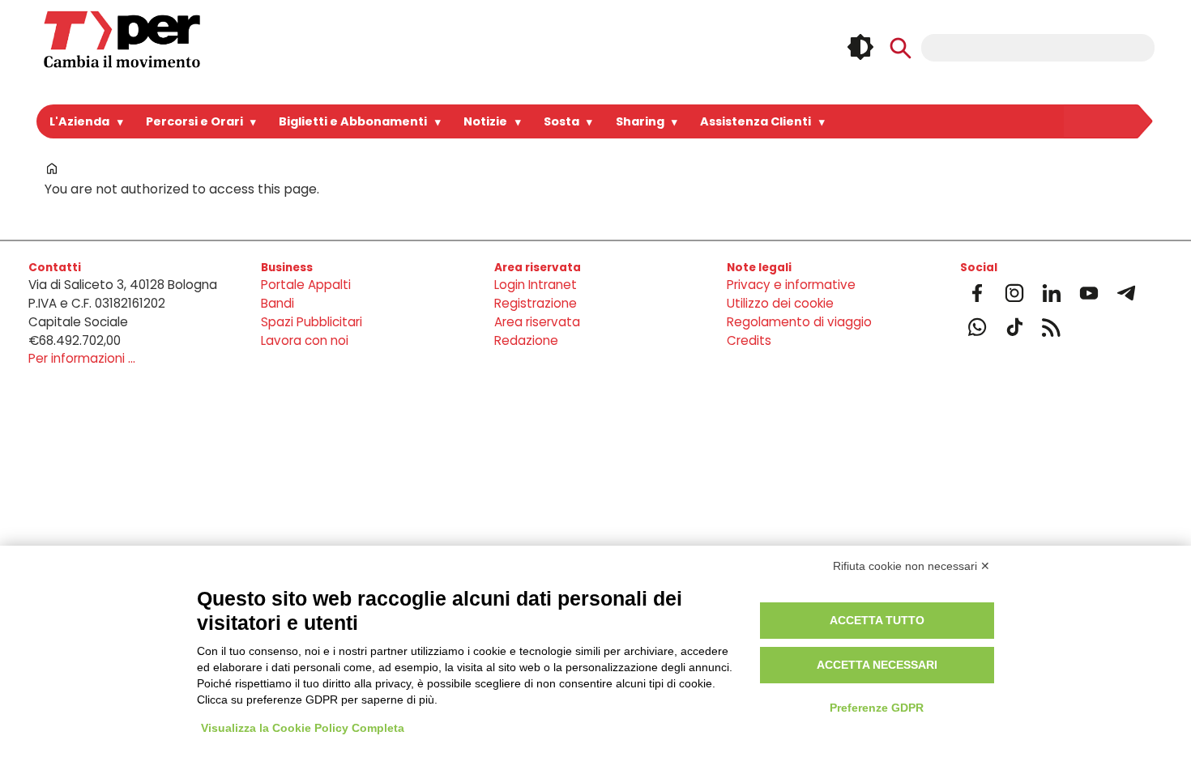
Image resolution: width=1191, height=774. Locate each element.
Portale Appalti (306, 284)
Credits (749, 340)
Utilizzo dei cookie (780, 303)
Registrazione (535, 303)
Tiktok (1014, 327)
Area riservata (537, 321)
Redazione (526, 340)
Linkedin (1052, 293)
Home (52, 168)
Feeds (1052, 327)
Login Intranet (535, 284)
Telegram (1126, 293)
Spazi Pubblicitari (311, 321)
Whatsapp (977, 327)
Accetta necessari (877, 664)
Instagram (1014, 293)
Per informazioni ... (81, 358)
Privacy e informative (791, 284)
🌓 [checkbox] (860, 47)
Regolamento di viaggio (799, 321)
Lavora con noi (304, 340)
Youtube (1089, 293)
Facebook (977, 293)
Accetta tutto (877, 620)
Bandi (277, 303)
